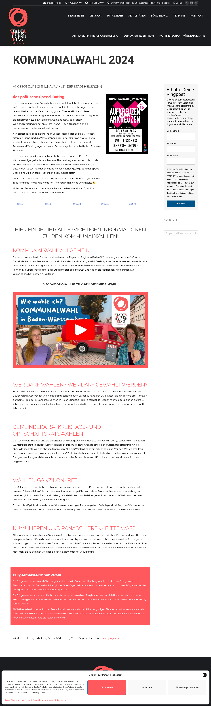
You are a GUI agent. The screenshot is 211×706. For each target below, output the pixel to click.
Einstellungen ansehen (187, 687)
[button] (204, 675)
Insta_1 (19, 204)
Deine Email (173, 131)
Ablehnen (147, 687)
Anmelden (181, 203)
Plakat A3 (104, 204)
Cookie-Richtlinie (12, 700)
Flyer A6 (132, 204)
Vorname (171, 143)
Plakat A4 (76, 204)
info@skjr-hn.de (173, 183)
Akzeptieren (107, 687)
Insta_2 (47, 204)
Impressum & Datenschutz (32, 700)
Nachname (172, 155)
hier (180, 196)
